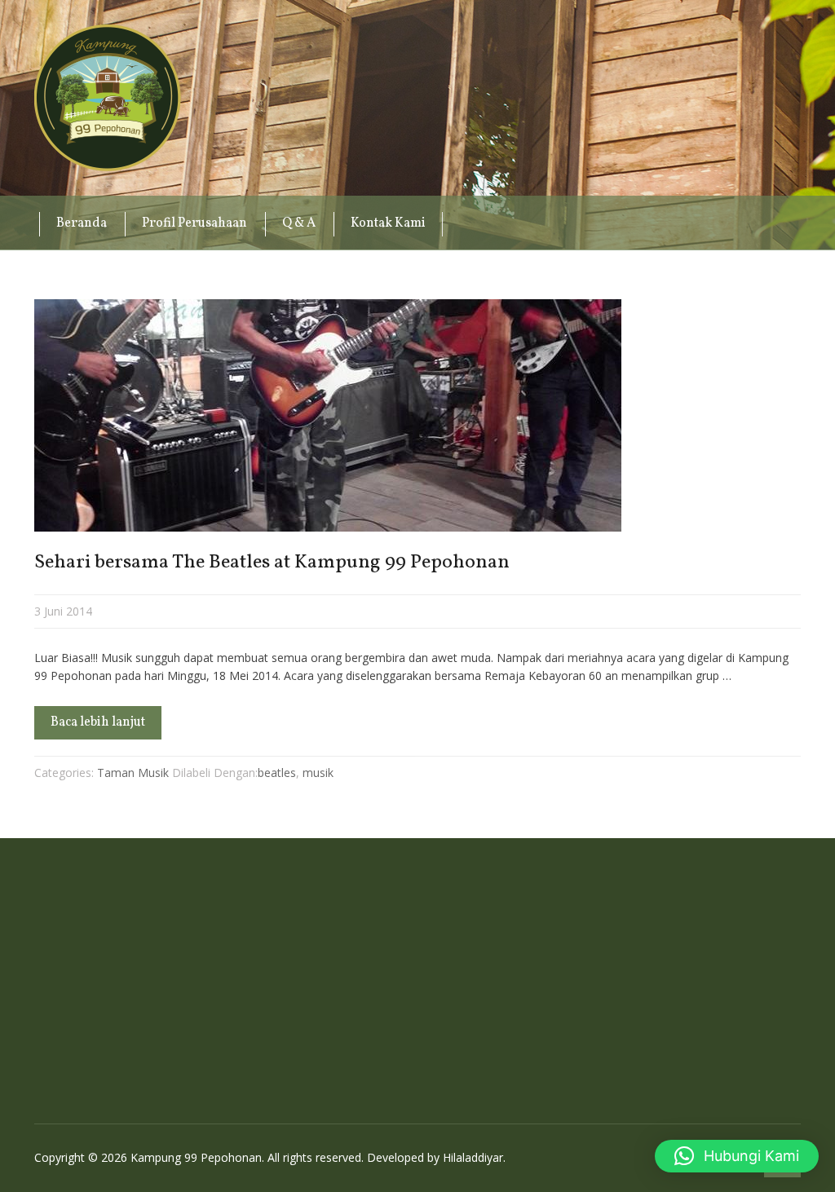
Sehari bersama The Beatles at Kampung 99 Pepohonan (272, 562)
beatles (277, 772)
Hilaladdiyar (473, 1157)
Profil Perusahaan (194, 223)
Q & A (299, 223)
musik (318, 772)
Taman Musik (133, 772)
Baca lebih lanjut (98, 722)
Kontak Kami (388, 223)
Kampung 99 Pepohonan (107, 97)
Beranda (81, 223)
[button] (737, 1156)
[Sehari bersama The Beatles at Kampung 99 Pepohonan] (417, 415)
